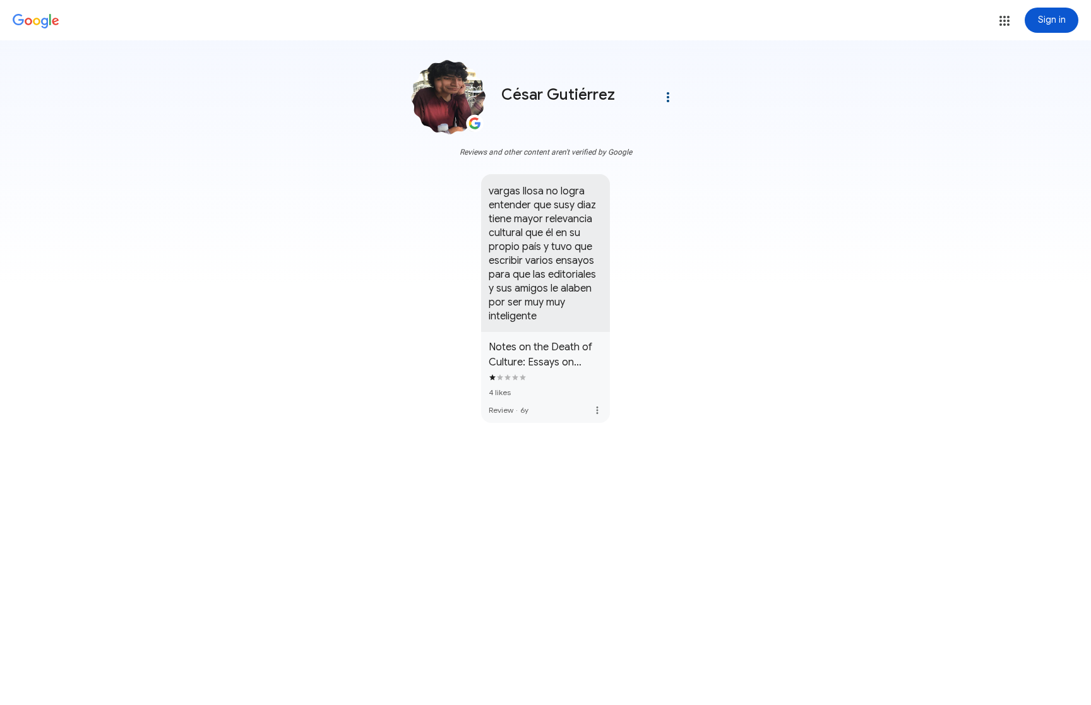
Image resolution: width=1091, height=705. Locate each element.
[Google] (36, 21)
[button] (1004, 20)
